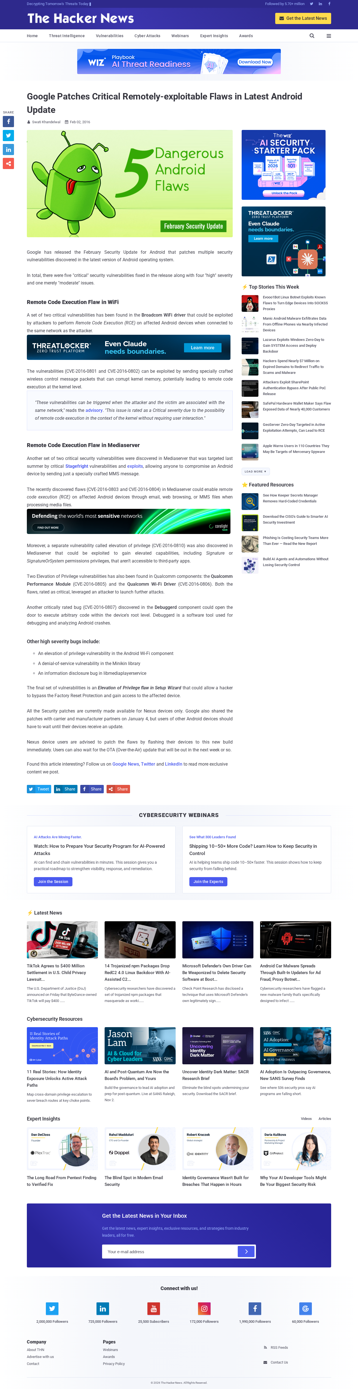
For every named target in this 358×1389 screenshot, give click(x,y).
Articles (325, 1119)
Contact (33, 1364)
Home (32, 36)
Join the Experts (208, 881)
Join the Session (53, 881)
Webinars (180, 36)
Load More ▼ (256, 471)
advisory (94, 410)
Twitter (148, 764)
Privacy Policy (114, 1364)
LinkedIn (173, 764)
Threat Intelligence (67, 36)
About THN (35, 1350)
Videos (306, 1119)
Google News (125, 764)
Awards (246, 36)
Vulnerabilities (110, 36)
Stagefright (76, 466)
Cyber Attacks (147, 36)
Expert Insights (214, 36)
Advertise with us (40, 1357)
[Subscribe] (246, 1251)
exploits (135, 466)
